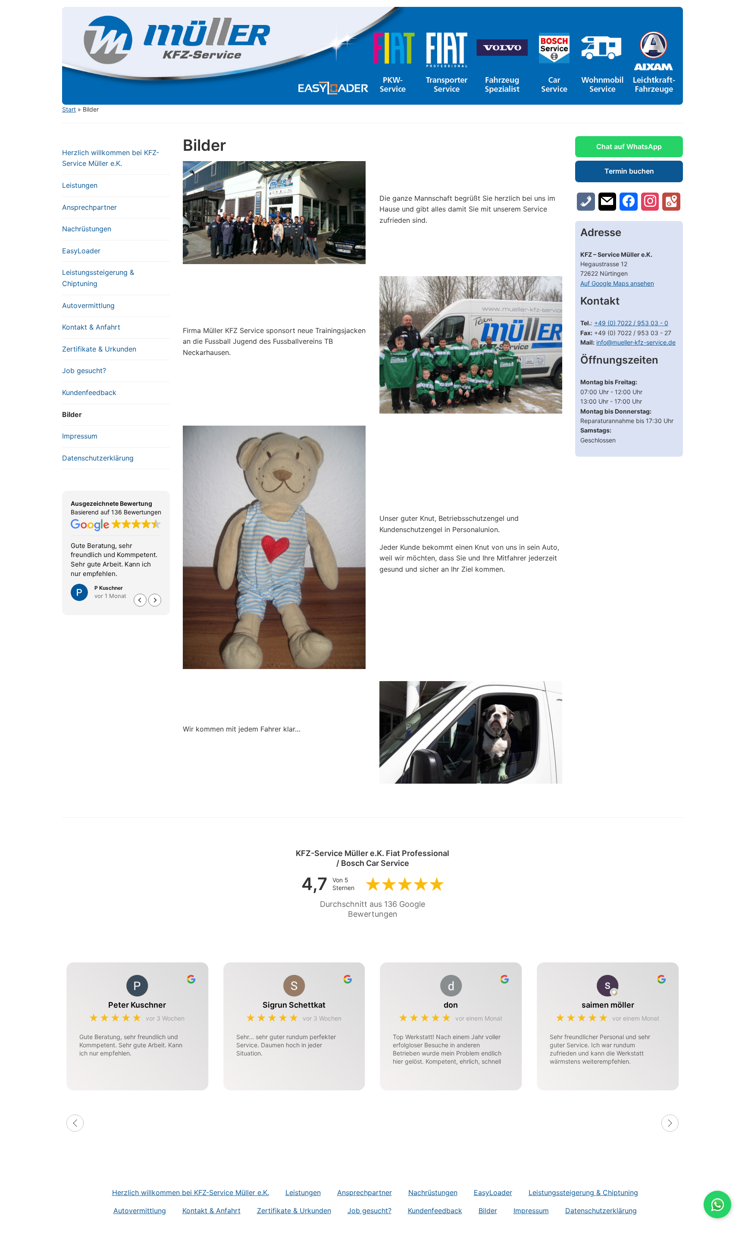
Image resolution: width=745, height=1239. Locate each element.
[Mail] (607, 201)
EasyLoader (81, 250)
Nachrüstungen (86, 228)
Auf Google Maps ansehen (617, 283)
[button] (154, 600)
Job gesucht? (84, 370)
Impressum (79, 436)
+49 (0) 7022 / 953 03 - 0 (631, 323)
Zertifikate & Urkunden (99, 349)
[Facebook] (628, 201)
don (451, 1004)
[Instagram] (650, 201)
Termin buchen (629, 171)
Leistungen (79, 185)
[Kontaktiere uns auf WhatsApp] (717, 1204)
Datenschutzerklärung (98, 458)
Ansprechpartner (89, 207)
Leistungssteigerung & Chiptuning (98, 278)
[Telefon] (586, 201)
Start (69, 109)
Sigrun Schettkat (294, 1004)
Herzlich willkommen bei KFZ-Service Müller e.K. (110, 158)
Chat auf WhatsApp (629, 146)
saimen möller (608, 1004)
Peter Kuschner (137, 1004)
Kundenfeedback (89, 392)
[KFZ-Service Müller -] (372, 55)
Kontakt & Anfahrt (91, 327)
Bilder (72, 414)
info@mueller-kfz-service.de (636, 342)
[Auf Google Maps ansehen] (671, 201)
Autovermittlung (88, 305)
